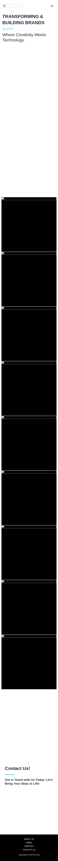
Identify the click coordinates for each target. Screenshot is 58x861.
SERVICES (29, 846)
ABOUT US (29, 839)
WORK (29, 843)
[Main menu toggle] (52, 6)
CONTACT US (29, 850)
